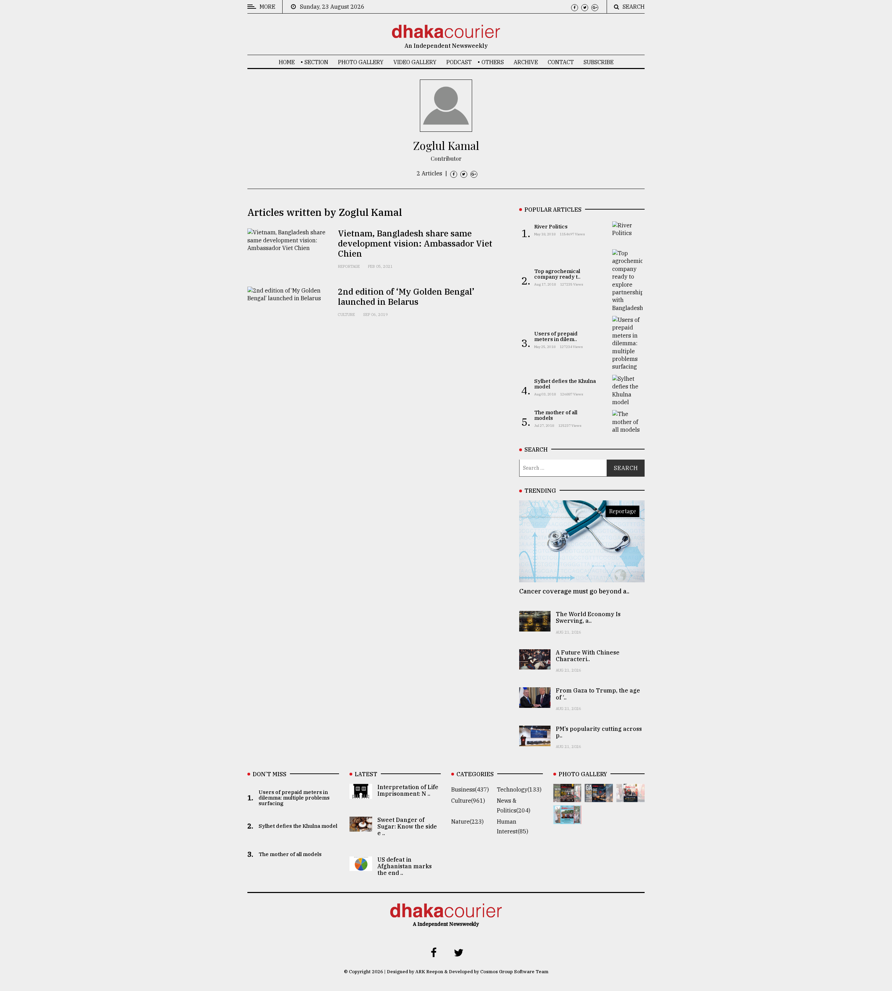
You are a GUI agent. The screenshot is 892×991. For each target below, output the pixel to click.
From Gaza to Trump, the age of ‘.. (598, 694)
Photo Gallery (361, 62)
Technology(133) (519, 789)
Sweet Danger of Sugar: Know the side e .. (407, 826)
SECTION (316, 62)
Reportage (349, 266)
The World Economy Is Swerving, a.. (588, 617)
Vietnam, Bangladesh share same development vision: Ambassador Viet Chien (415, 243)
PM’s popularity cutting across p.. (599, 732)
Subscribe (599, 62)
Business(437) (470, 789)
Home (287, 62)
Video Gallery (415, 62)
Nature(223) (467, 821)
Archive (526, 62)
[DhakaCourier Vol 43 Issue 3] (567, 797)
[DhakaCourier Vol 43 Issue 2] (599, 797)
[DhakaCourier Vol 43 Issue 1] (630, 797)
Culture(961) (468, 800)
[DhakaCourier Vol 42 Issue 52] (567, 819)
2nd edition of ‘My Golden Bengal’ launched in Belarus (406, 296)
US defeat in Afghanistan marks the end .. (404, 866)
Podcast (459, 62)
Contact (561, 62)
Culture (346, 314)
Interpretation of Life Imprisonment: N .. (407, 790)
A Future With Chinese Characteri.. (588, 656)
